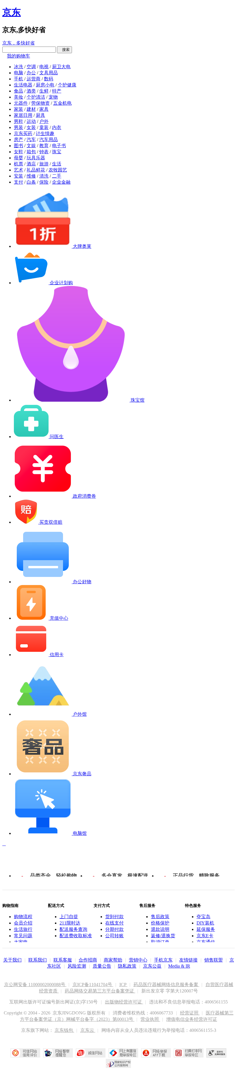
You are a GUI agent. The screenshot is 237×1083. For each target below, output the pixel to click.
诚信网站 (90, 1053)
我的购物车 (18, 55)
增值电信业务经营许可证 (191, 1019)
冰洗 (18, 66)
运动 (31, 121)
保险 (44, 182)
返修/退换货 (163, 935)
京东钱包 (64, 1030)
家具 (44, 109)
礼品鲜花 (36, 169)
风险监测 (77, 966)
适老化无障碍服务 (216, 1053)
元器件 (21, 103)
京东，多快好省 (18, 42)
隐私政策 (127, 966)
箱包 (31, 151)
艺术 (18, 169)
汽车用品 (48, 139)
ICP (123, 984)
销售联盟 (213, 959)
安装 (18, 176)
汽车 (31, 139)
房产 (18, 139)
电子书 (59, 145)
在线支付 (114, 922)
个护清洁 (36, 97)
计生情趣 (45, 133)
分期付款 (114, 929)
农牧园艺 (58, 169)
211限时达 (70, 922)
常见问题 (23, 935)
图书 (18, 145)
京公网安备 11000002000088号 (35, 984)
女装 (31, 127)
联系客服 (62, 959)
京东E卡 (205, 935)
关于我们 (12, 959)
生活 (56, 163)
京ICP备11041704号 (93, 984)
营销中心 (138, 959)
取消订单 (160, 942)
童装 (44, 127)
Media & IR (179, 966)
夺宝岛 (203, 916)
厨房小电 (45, 84)
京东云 (87, 1030)
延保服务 (206, 929)
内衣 (56, 127)
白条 (31, 182)
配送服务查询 (73, 929)
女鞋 (18, 151)
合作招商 (88, 959)
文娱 (31, 145)
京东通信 (206, 942)
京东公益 (152, 966)
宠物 (53, 97)
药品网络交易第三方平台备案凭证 (100, 990)
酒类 (31, 90)
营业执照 (150, 1019)
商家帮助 (113, 959)
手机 (18, 78)
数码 (48, 78)
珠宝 (56, 151)
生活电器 (23, 84)
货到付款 (114, 916)
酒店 (31, 163)
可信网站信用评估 (25, 1053)
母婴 (18, 157)
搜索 (64, 49)
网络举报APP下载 (156, 1053)
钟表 (44, 151)
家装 (18, 109)
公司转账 (114, 935)
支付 (18, 182)
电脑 (18, 72)
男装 (18, 127)
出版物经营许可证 (124, 1001)
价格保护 (160, 922)
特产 (56, 90)
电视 (44, 66)
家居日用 (23, 115)
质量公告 (102, 966)
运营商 (33, 78)
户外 (44, 121)
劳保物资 (40, 103)
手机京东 (163, 959)
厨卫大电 (61, 66)
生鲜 (44, 90)
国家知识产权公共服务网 (118, 1063)
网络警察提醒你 (58, 1053)
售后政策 (160, 916)
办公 (31, 72)
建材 (31, 109)
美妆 (18, 97)
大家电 (21, 942)
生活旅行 (23, 929)
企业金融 (61, 182)
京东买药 (23, 133)
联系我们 (37, 959)
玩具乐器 (36, 157)
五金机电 (62, 103)
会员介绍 (23, 922)
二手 (56, 176)
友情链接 (188, 959)
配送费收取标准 (76, 935)
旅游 (44, 163)
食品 (18, 90)
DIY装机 (205, 922)
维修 (31, 176)
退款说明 (160, 929)
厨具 (40, 115)
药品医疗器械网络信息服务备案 (166, 984)
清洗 (44, 176)
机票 (18, 163)
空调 (31, 66)
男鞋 (18, 121)
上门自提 (69, 916)
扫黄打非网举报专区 (188, 1053)
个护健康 (67, 84)
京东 (11, 12)
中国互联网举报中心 (123, 1053)
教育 (44, 145)
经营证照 (190, 1012)
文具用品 (48, 72)
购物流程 (23, 916)
